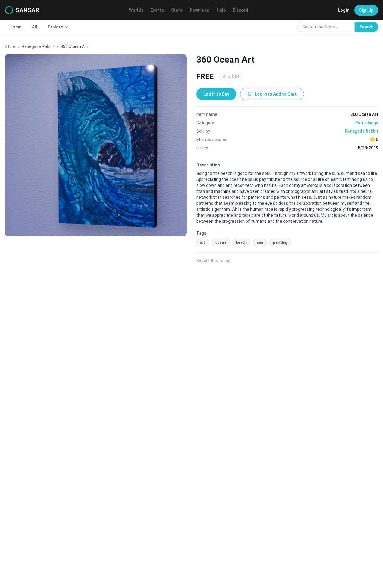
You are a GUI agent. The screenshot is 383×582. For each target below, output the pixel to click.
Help (221, 10)
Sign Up (366, 10)
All (34, 27)
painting (280, 242)
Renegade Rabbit (38, 46)
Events (157, 10)
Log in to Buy (216, 94)
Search (366, 27)
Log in (343, 10)
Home (15, 27)
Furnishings (366, 122)
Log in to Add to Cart (276, 94)
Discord (240, 10)
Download (199, 10)
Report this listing (213, 260)
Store (177, 10)
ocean (220, 242)
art (202, 242)
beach (241, 242)
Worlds (136, 10)
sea (260, 242)
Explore (55, 27)
